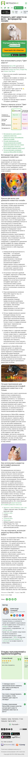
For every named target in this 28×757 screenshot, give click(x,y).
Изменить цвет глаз (20, 507)
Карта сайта (12, 721)
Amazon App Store (9, 71)
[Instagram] (2, 729)
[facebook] (20, 615)
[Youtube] (9, 729)
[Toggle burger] (25, 3)
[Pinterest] (11, 729)
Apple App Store (14, 69)
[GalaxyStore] (6, 737)
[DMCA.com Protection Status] (23, 729)
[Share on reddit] (15, 599)
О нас (21, 719)
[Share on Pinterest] (12, 599)
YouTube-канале (7, 630)
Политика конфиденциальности (11, 749)
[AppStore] (5, 734)
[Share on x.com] (10, 599)
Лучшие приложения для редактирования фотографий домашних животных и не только (14, 142)
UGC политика (20, 751)
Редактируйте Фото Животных (14, 50)
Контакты (15, 719)
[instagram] (17, 615)
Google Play (23, 69)
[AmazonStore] (15, 737)
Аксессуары (7, 520)
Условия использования (8, 751)
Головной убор (8, 518)
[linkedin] (14, 615)
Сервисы (4, 719)
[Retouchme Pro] (8, 745)
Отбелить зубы (8, 513)
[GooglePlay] (15, 734)
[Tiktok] (4, 729)
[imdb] (11, 615)
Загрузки (4, 721)
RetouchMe (12, 66)
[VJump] (20, 744)
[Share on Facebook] (7, 599)
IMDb (15, 637)
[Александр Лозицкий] (5, 612)
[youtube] (23, 615)
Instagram (5, 626)
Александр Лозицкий (17, 610)
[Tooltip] (19, 114)
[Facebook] (7, 729)
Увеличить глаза (8, 507)
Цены (9, 719)
